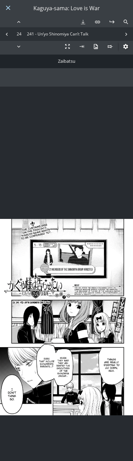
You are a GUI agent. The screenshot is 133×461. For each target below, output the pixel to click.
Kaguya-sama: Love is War (66, 8)
